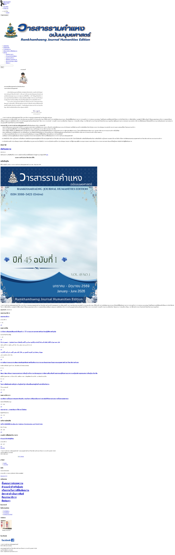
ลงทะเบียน (5, 6)
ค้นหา (2, 67)
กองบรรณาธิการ (10, 57)
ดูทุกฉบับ (3, 448)
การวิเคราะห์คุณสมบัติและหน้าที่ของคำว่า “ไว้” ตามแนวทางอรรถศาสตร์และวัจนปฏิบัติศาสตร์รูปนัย (28, 331)
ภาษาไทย (5, 464)
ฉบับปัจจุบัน (6, 45)
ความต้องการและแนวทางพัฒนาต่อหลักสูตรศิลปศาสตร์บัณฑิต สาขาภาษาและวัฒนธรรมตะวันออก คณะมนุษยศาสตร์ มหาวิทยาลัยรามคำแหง (40, 362)
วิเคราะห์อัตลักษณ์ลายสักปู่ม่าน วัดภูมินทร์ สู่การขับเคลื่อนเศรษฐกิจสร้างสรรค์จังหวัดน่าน (25, 384)
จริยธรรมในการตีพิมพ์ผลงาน (10, 51)
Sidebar (5, 4)
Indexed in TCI (4, 476)
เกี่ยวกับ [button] (5, 52)
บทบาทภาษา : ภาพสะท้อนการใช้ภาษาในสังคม (14, 409)
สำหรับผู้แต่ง (6, 512)
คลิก (47, 154)
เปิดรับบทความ (6, 149)
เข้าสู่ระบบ (5, 8)
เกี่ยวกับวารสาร (9, 54)
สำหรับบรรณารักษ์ (7, 514)
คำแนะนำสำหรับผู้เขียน (7, 438)
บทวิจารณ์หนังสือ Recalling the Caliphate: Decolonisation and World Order (22, 424)
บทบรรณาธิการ (5, 316)
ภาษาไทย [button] (5, 11)
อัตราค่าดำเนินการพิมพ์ (11, 61)
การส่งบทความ (7, 49)
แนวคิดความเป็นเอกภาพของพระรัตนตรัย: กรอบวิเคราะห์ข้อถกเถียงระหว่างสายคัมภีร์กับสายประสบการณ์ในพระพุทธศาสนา (35, 398)
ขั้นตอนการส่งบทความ (11, 59)
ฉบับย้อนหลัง (6, 47)
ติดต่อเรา (8, 62)
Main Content (6, 2)
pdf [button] (1, 325)
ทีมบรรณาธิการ (9, 497)
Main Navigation (7, 1)
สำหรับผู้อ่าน (6, 511)
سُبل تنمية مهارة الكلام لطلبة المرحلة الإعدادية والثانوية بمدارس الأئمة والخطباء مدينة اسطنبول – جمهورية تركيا (30, 342)
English (7, 12)
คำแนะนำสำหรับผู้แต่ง (11, 56)
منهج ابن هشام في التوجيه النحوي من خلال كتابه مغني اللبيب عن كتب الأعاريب (22, 352)
